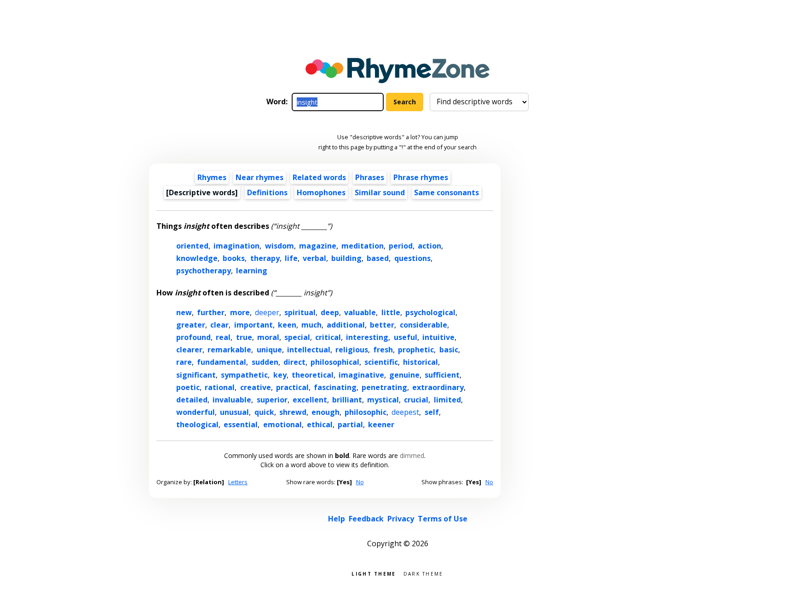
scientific (381, 362)
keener (381, 424)
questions (412, 258)
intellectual (308, 350)
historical (420, 362)
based (378, 258)
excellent (310, 400)
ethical (320, 424)
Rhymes (211, 177)
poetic (188, 387)
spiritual (300, 312)
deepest (405, 412)
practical (292, 387)
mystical (383, 400)
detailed (191, 400)
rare (184, 362)
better (382, 325)
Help (336, 519)
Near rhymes (259, 177)
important (253, 325)
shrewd (292, 412)
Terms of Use (442, 519)
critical (328, 337)
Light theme (373, 573)
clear (219, 325)
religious (351, 350)
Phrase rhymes (420, 177)
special (297, 337)
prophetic (416, 350)
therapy (265, 258)
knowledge (197, 258)
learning (251, 271)
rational (220, 387)
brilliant (347, 400)
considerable (423, 325)
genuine (404, 375)
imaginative (361, 375)
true (244, 337)
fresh (383, 350)
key (280, 375)
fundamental (221, 362)
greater (190, 325)
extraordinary (438, 387)
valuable (360, 312)
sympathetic (244, 375)
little (390, 312)
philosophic (365, 412)
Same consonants (446, 192)
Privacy (400, 519)
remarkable (229, 350)
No (360, 482)
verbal (314, 258)
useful (405, 337)
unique (269, 350)
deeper (267, 312)
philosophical (335, 362)
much (311, 325)
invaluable (232, 400)
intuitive (438, 337)
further (211, 312)
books (234, 258)
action (429, 246)
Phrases (369, 177)
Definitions (267, 192)
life (291, 258)
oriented (192, 246)
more (240, 312)
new (184, 312)
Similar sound (380, 192)
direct (294, 362)
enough (325, 412)
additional (346, 325)
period (401, 246)
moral (268, 337)
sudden (265, 362)
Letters (238, 482)
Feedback (366, 519)
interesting (367, 337)
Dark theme (423, 573)
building (346, 258)
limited (447, 400)
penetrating (384, 387)
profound (193, 337)
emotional (282, 424)
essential (241, 424)
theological (197, 424)
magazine (317, 246)
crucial (416, 400)
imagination (236, 246)
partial (350, 424)
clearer (189, 350)
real (223, 337)
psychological (430, 312)
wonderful (195, 412)
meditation (362, 246)
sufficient (442, 375)
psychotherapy (203, 271)
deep (330, 312)
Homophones (321, 192)
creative (255, 387)
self (432, 412)
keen (287, 325)
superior (272, 400)
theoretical (313, 375)
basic (448, 350)
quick (264, 412)
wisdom (279, 246)
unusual (234, 412)
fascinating (335, 387)
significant (196, 375)
